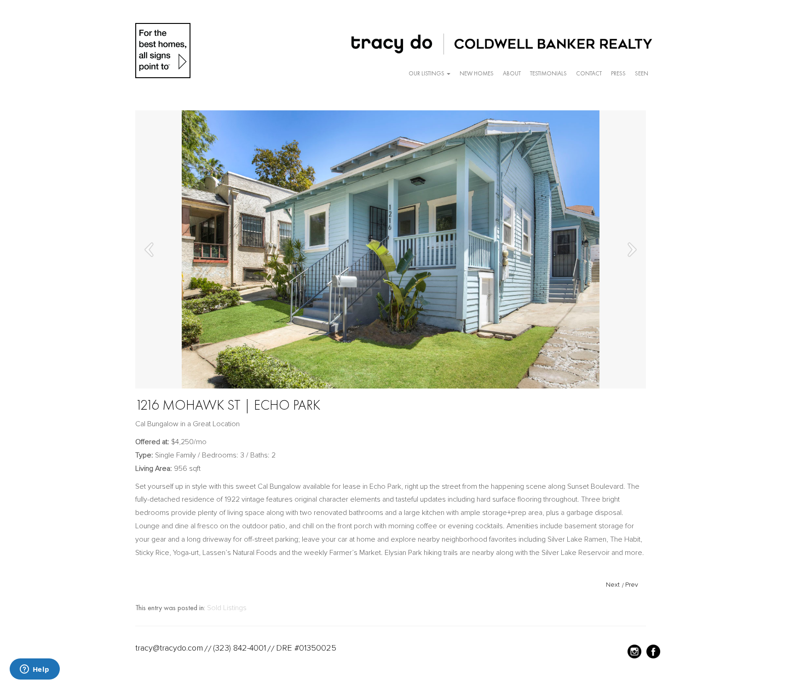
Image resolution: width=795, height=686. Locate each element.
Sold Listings (227, 607)
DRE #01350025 (306, 648)
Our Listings (427, 73)
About (512, 73)
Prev (631, 585)
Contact (589, 73)
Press (618, 73)
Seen (641, 73)
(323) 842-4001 (239, 648)
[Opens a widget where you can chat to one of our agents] (34, 669)
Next (613, 585)
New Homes (477, 73)
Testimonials (548, 73)
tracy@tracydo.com (169, 648)
